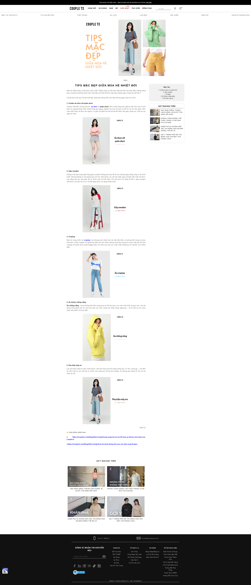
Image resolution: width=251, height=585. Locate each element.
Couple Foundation (241, 15)
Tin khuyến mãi (47, 15)
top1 (125, 80)
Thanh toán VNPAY (170, 573)
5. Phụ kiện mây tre (167, 98)
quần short (104, 106)
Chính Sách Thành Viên (170, 558)
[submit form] (104, 556)
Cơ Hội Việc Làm (134, 563)
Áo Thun (116, 560)
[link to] (79, 572)
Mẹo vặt (205, 15)
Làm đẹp (143, 15)
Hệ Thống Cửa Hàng (134, 557)
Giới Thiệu (134, 552)
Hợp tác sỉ (134, 560)
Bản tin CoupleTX (9, 15)
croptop (87, 240)
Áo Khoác (116, 557)
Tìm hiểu (149, 2)
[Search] (1, 1)
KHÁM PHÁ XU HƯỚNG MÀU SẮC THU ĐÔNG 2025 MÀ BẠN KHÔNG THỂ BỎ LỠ (86, 520)
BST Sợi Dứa (116, 552)
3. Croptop (168, 94)
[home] (77, 8)
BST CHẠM (116, 554)
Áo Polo (116, 563)
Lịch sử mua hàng (152, 554)
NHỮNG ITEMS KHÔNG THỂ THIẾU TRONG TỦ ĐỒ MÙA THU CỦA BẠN (125, 490)
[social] (74, 565)
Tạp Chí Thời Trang (116, 565)
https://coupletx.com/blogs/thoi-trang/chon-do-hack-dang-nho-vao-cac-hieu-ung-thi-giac (102, 444)
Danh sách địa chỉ (152, 557)
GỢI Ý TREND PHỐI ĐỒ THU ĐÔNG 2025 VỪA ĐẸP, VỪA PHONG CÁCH (126, 520)
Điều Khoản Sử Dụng (170, 552)
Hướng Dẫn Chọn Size (170, 575)
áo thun (94, 106)
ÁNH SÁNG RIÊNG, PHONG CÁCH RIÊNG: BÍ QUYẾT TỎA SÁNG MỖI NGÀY (86, 490)
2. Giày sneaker (167, 92)
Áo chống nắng (73, 305)
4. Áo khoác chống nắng (168, 96)
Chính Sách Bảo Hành (170, 565)
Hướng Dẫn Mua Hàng (170, 569)
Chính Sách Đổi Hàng (170, 562)
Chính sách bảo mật (170, 554)
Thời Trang (82, 15)
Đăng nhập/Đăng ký (152, 552)
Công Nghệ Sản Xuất (134, 554)
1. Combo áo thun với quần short (167, 90)
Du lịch (113, 15)
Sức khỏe (174, 15)
